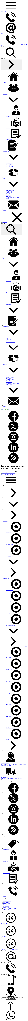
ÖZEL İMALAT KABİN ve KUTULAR (9, 949)
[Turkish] (8, 46)
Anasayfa (3, 471)
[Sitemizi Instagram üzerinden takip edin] (13, 441)
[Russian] (6, 46)
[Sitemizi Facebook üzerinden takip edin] (13, 420)
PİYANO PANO (4, 936)
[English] (2, 46)
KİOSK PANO (4, 923)
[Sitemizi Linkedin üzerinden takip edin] (13, 452)
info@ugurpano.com (5, 33)
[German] (4, 46)
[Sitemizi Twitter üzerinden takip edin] (13, 431)
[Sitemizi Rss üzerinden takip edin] (13, 462)
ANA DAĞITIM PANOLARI (7, 474)
